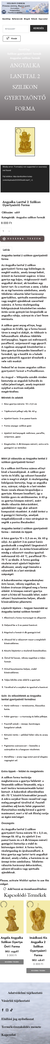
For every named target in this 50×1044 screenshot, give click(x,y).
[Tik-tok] (11, 1010)
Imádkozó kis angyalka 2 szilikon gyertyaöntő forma (38, 946)
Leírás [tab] (6, 250)
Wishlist (23, 880)
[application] (25, 178)
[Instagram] (7, 1010)
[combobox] (16, 29)
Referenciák (17, 19)
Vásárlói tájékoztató (15, 1000)
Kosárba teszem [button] (12, 962)
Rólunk (34, 19)
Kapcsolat (43, 19)
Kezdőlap (6, 19)
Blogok (27, 19)
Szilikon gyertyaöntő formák (24, 54)
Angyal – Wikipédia (17, 377)
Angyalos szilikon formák (25, 58)
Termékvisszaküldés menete (21, 1026)
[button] (12, 38)
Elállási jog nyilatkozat (17, 1018)
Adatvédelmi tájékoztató (25, 992)
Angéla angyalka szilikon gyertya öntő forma (12, 942)
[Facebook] (2, 1010)
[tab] (6, 250)
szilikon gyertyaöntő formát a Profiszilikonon (23, 369)
